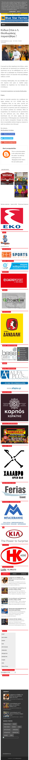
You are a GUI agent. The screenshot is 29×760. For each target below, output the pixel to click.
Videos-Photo (5, 666)
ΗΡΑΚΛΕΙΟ (4, 650)
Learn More (12, 11)
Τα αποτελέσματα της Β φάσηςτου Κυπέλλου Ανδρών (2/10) (16, 714)
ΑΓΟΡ (3, 634)
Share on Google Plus (10, 142)
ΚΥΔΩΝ (15, 41)
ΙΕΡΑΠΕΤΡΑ (4, 656)
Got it (18, 11)
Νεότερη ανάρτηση (5, 204)
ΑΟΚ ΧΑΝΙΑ (4, 637)
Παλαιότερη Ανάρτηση (23, 204)
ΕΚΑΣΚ (3, 640)
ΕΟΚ (3, 643)
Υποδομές (3, 42)
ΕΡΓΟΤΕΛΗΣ (5, 647)
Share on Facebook (9, 134)
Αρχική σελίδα (14, 204)
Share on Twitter (8, 138)
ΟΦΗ (3, 663)
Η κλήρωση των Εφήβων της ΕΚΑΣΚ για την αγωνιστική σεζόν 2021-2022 (16, 696)
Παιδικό (20, 41)
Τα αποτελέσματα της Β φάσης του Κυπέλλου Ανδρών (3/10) (14, 705)
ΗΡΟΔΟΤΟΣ (5, 653)
